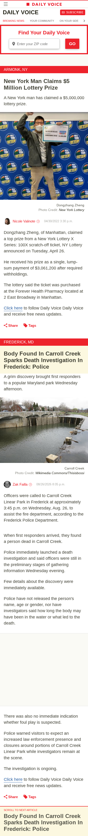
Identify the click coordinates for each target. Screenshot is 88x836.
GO (72, 43)
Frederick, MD (19, 342)
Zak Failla (20, 484)
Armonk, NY (16, 70)
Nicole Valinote (24, 221)
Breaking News (13, 20)
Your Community (42, 20)
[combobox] (34, 44)
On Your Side (69, 20)
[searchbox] (37, 44)
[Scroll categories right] (84, 20)
